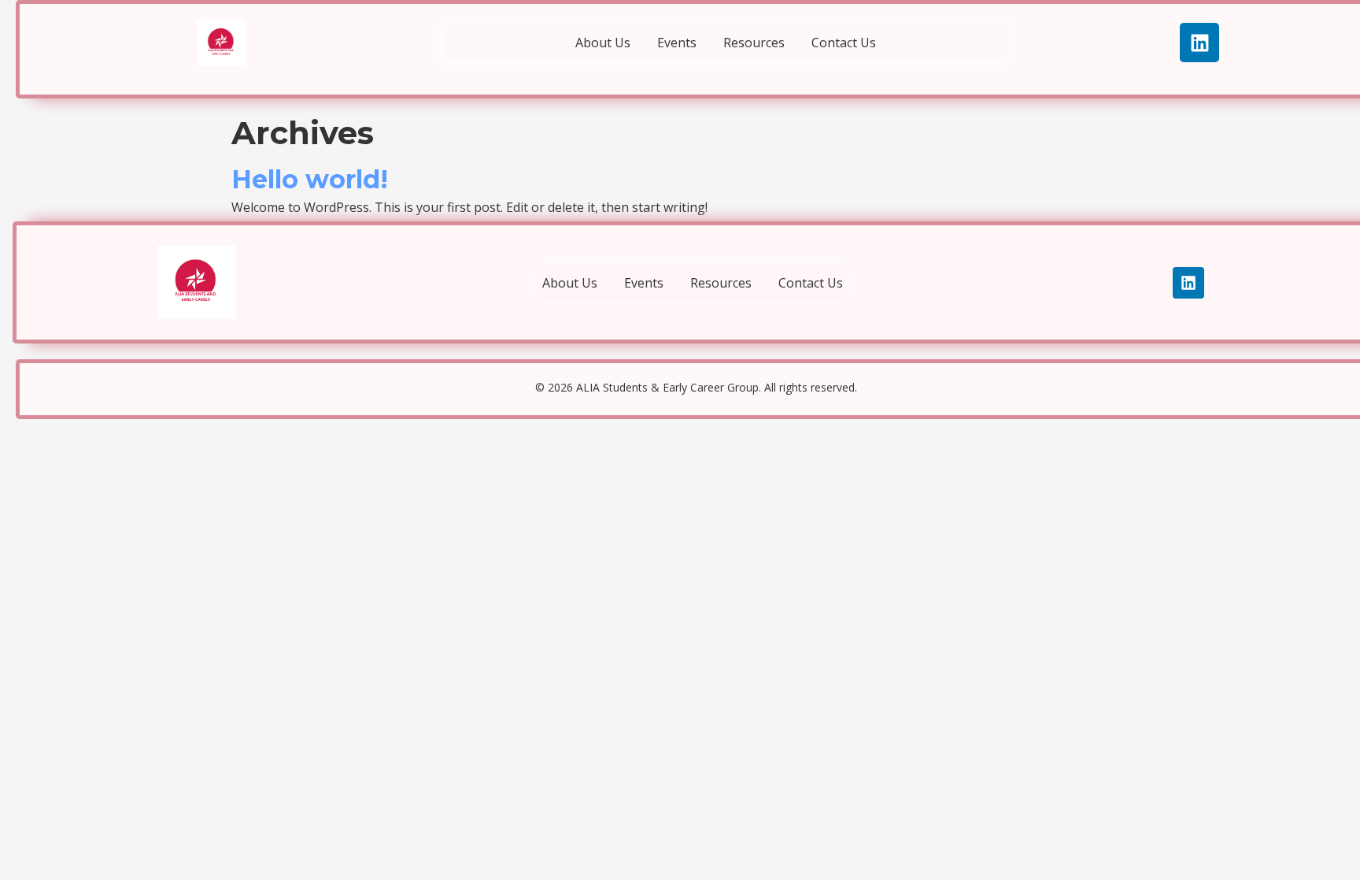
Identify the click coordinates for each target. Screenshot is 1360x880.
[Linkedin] (1199, 42)
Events (677, 42)
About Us (602, 42)
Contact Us (843, 42)
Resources (754, 42)
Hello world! (309, 179)
